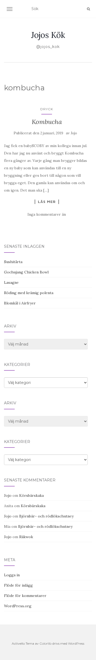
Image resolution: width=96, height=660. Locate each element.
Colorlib (45, 643)
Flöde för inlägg (18, 585)
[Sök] (88, 9)
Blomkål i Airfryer (20, 303)
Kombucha (47, 122)
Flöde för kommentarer (25, 595)
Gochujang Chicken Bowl (26, 272)
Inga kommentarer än (46, 214)
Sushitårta (13, 261)
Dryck (46, 109)
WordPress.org (17, 606)
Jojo (74, 133)
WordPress (76, 643)
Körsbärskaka (31, 495)
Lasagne (11, 282)
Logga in (12, 575)
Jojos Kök (48, 35)
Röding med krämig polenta (28, 292)
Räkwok (26, 536)
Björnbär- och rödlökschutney (46, 516)
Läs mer (47, 202)
